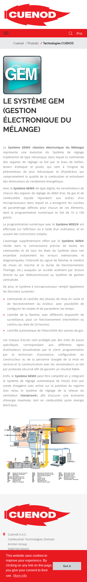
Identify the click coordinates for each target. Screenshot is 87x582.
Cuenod (18, 43)
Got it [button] (67, 566)
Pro (79, 33)
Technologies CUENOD (58, 43)
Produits (33, 43)
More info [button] (20, 575)
